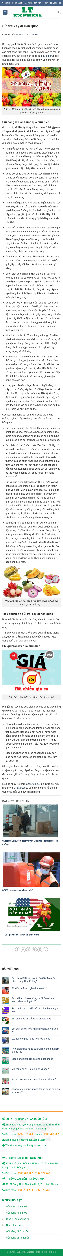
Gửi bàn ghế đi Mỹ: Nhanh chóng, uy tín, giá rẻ (35, 1030)
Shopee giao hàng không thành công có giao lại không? (35, 1090)
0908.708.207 (33, 783)
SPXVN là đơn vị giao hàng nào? (17, 890)
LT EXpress (19, 787)
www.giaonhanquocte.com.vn (31, 1145)
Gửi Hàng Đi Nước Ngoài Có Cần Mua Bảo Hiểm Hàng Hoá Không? (34, 980)
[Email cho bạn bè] (28, 949)
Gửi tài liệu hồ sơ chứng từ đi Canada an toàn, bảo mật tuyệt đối (33, 1000)
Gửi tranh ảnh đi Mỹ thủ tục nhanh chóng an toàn (35, 1010)
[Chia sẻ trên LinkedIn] (39, 949)
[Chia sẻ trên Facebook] (17, 949)
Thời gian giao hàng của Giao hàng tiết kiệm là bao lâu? (35, 1050)
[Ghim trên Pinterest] (34, 949)
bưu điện (47, 55)
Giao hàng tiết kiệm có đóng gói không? (32, 1058)
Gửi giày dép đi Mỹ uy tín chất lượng (22, 934)
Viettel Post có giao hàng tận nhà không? (33, 1079)
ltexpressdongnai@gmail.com (29, 1139)
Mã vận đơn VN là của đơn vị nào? (30, 1069)
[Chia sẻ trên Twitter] (23, 949)
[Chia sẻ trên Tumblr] (45, 949)
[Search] (59, 12)
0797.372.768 (42, 1173)
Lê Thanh (34, 34)
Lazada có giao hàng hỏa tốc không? (31, 1038)
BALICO (52, 1252)
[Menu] (5, 12)
